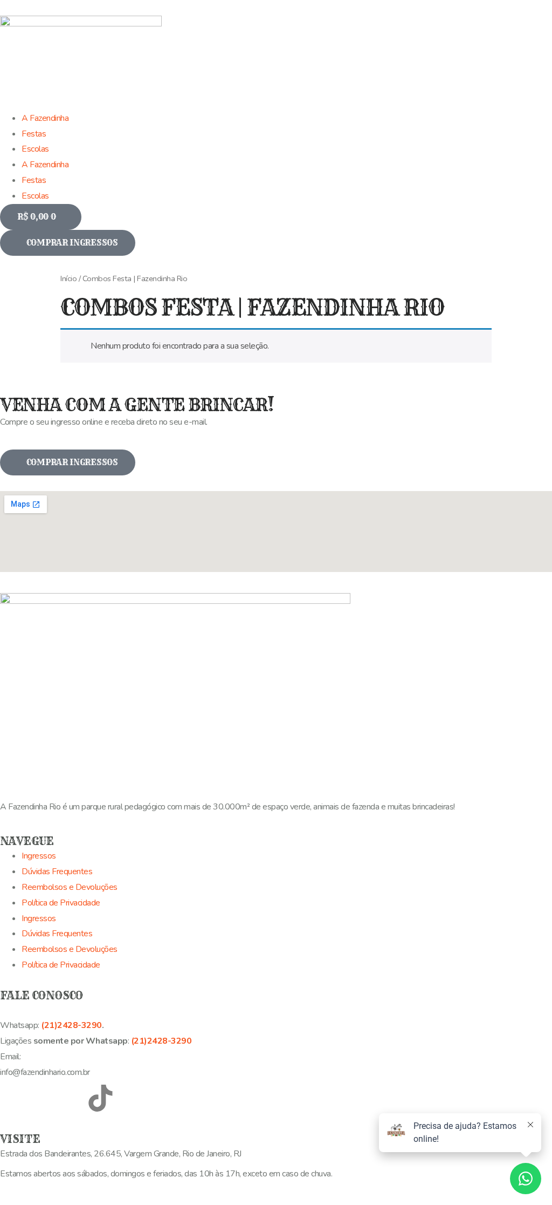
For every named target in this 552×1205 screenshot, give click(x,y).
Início (68, 278)
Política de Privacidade (61, 903)
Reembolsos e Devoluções (70, 887)
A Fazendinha (45, 165)
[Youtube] (71, 1098)
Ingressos (39, 856)
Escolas (35, 196)
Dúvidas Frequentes (57, 871)
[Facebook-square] (13, 1098)
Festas (34, 180)
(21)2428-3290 (71, 1025)
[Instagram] (42, 1098)
